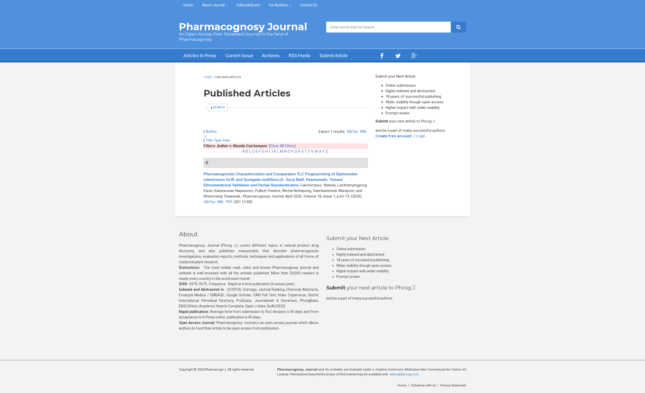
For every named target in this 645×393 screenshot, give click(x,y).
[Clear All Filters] (282, 146)
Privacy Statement (453, 385)
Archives (271, 55)
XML (363, 131)
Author (211, 131)
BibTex (352, 131)
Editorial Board (248, 5)
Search (219, 107)
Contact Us (308, 5)
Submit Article (333, 55)
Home (188, 5)
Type (217, 140)
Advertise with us (423, 385)
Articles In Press (199, 55)
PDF (229, 202)
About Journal (213, 5)
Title (209, 140)
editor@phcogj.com (404, 374)
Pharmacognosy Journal (243, 26)
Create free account (393, 136)
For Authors (278, 5)
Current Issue (239, 55)
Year (226, 140)
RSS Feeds (299, 55)
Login (420, 136)
